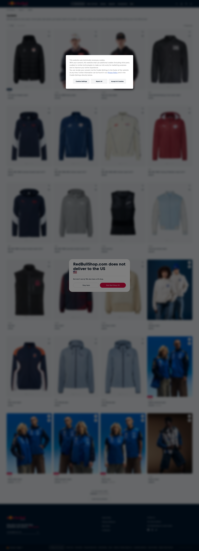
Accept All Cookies (117, 81)
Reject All (99, 81)
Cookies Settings (81, 81)
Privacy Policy (113, 72)
